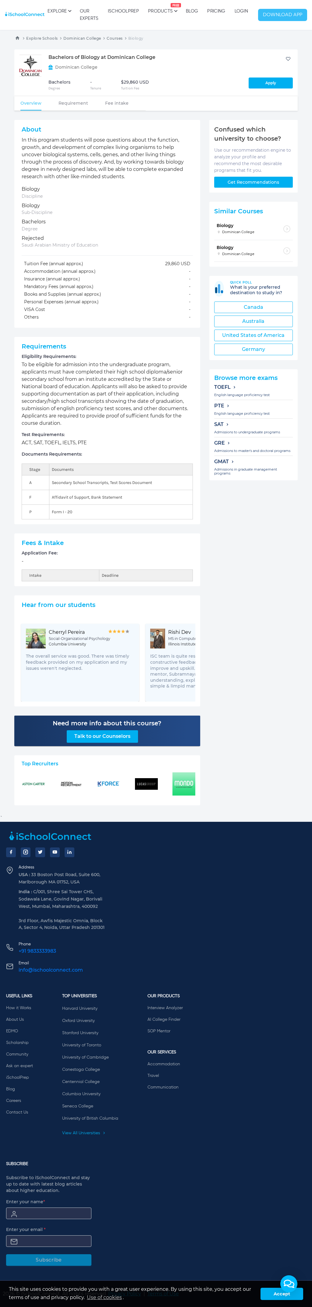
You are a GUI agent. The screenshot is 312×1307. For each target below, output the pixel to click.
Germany (253, 349)
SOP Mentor (158, 1031)
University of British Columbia (90, 1118)
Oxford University (78, 1021)
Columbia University (81, 1094)
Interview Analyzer (165, 1008)
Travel (153, 1076)
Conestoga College (81, 1069)
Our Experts (89, 15)
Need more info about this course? (107, 723)
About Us (15, 1019)
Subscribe (49, 1260)
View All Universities (81, 1133)
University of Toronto (81, 1045)
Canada (253, 307)
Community (17, 1054)
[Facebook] (11, 852)
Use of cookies (104, 1297)
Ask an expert (19, 1066)
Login (241, 11)
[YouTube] (55, 852)
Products (160, 9)
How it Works (18, 1008)
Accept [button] (282, 1294)
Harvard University (80, 1008)
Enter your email (26, 1229)
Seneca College (77, 1106)
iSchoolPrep (123, 11)
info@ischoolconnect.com (51, 970)
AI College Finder (163, 1019)
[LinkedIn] (69, 852)
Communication (163, 1087)
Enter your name (25, 1201)
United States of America (253, 335)
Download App (283, 15)
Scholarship (17, 1043)
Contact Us (17, 1112)
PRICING (216, 11)
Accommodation (163, 1064)
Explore (57, 11)
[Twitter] (40, 852)
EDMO (12, 1031)
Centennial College (81, 1082)
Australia (253, 321)
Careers (13, 1101)
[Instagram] (25, 852)
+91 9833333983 (37, 951)
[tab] (30, 103)
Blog (192, 11)
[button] (288, 1283)
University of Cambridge (85, 1057)
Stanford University (80, 1033)
